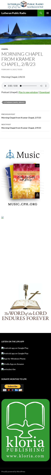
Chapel (4, 49)
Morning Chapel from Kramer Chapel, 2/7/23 (21, 116)
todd (19, 69)
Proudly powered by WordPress (13, 471)
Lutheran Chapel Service (14, 102)
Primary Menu (47, 13)
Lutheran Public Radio (13, 13)
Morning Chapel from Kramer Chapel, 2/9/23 (21, 126)
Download (44, 92)
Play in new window (28, 92)
